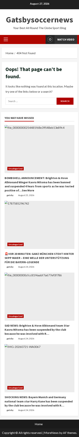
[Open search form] (42, 39)
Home (39, 424)
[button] (6, 39)
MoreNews (51, 432)
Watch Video (65, 39)
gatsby (10, 195)
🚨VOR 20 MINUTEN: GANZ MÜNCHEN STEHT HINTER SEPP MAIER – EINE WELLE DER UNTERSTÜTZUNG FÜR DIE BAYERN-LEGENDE (39, 258)
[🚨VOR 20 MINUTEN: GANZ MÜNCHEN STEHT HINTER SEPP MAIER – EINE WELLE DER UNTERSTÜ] (39, 225)
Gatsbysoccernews (39, 19)
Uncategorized (15, 168)
